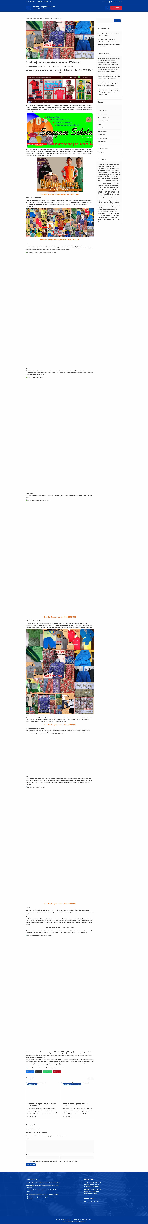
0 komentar (58, 66)
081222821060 (30, 2)
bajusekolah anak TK (77, 1084)
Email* (62, 1155)
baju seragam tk (104, 174)
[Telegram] (119, 2)
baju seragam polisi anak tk (104, 170)
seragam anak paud (103, 209)
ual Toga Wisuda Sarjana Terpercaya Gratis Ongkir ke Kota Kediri (43, 1182)
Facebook (31, 1072)
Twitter (39, 1072)
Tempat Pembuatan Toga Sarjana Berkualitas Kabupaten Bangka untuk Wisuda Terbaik (108, 62)
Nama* (27, 1155)
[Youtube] (111, 2)
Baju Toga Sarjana (42, 1084)
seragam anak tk (112, 209)
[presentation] (88, 1078)
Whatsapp (48, 1072)
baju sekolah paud (109, 166)
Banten (109, 176)
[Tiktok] (116, 2)
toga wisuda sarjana (103, 148)
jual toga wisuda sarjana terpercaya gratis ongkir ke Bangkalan (43, 1194)
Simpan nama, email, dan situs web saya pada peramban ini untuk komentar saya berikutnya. (53, 1161)
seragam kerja (101, 134)
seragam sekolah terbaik (110, 213)
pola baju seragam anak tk (58, 1067)
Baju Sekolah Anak (68, 66)
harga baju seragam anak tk (106, 185)
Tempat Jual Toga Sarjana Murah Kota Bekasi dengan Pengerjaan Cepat (109, 92)
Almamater (100, 107)
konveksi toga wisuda (108, 200)
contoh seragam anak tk (109, 180)
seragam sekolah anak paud (105, 211)
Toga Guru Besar (102, 141)
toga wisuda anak (110, 215)
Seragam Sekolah (45, 1086)
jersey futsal (50, 1084)
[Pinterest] (121, 2)
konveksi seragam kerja (108, 198)
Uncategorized (101, 152)
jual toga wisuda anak (107, 190)
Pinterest (57, 1072)
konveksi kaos (66, 1086)
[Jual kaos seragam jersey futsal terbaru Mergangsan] (77, 1091)
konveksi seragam (35, 1086)
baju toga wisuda (114, 174)
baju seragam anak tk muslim (113, 168)
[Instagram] (109, 2)
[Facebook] (106, 2)
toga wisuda (101, 215)
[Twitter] (114, 2)
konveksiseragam (32, 66)
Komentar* (29, 1139)
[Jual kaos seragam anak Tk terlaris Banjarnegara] (42, 1091)
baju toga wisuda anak (103, 117)
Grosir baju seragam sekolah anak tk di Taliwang (53, 62)
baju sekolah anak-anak (104, 164)
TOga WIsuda (101, 145)
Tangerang (117, 213)
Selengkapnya (31, 1116)
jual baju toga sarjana (107, 190)
